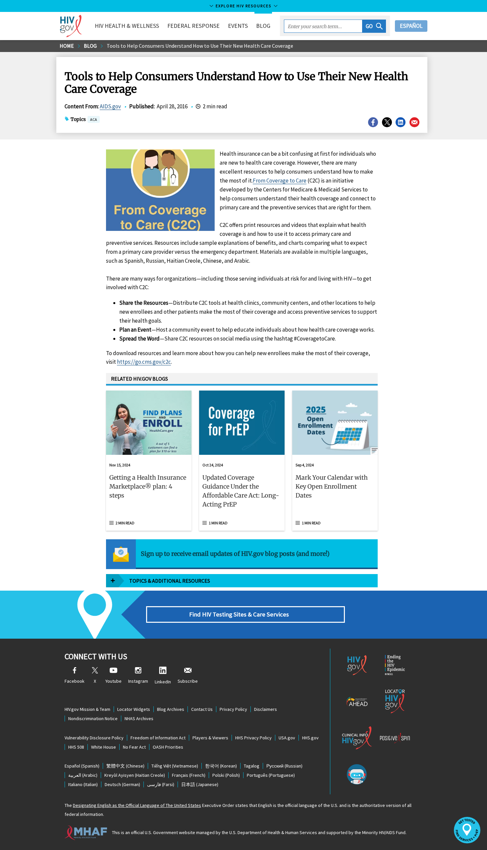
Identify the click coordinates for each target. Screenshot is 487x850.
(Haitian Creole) (134, 775)
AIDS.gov (110, 106)
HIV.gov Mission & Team (87, 709)
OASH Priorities (168, 747)
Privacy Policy (233, 709)
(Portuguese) (271, 775)
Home (67, 45)
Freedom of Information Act (158, 738)
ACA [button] (93, 120)
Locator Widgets (133, 709)
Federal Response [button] (193, 25)
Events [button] (238, 25)
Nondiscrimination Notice (93, 718)
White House (103, 747)
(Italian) (83, 784)
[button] (374, 26)
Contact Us (202, 709)
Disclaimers (265, 709)
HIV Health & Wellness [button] (127, 25)
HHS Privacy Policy (253, 738)
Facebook (74, 681)
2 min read (125, 522)
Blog (263, 25)
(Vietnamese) (174, 766)
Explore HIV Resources (243, 5)
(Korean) (221, 766)
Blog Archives (170, 709)
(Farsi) (160, 784)
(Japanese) (199, 784)
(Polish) (226, 775)
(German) (122, 784)
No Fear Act (134, 747)
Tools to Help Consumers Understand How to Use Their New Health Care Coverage (200, 45)
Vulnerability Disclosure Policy (94, 738)
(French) (188, 775)
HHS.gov (310, 738)
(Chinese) (125, 766)
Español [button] (411, 25)
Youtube (113, 681)
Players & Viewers (210, 738)
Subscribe (188, 681)
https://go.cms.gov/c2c (144, 361)
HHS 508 (76, 747)
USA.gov (287, 738)
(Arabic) (82, 775)
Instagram (138, 681)
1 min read (218, 522)
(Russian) (284, 766)
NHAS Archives (139, 718)
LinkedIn (163, 682)
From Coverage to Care (279, 180)
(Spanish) (82, 766)
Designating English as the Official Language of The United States (137, 805)
